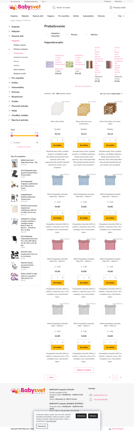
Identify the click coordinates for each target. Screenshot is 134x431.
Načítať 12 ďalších (84, 370)
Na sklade (26, 143)
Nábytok (16, 31)
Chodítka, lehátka (20, 115)
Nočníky (16, 65)
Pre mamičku (18, 78)
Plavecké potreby (20, 106)
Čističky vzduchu (20, 45)
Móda (14, 110)
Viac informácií (51, 421)
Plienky (16, 61)
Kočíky (15, 82)
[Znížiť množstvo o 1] (52, 140)
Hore (51, 377)
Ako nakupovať (15, 1)
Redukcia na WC (20, 74)
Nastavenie (42, 426)
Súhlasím (93, 416)
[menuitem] (14, 16)
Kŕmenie (15, 92)
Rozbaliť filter (23, 147)
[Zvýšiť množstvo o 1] (62, 140)
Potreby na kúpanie (21, 49)
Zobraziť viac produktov (83, 86)
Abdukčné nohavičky (21, 57)
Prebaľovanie (18, 53)
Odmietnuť (81, 416)
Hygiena (15, 40)
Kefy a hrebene (19, 69)
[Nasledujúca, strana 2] (115, 377)
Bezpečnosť (17, 96)
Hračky (15, 101)
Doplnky (16, 26)
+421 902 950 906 (100, 400)
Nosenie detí (17, 36)
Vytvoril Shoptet (117, 429)
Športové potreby (20, 120)
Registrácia (118, 1)
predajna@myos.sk (100, 395)
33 (121, 377)
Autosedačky (18, 87)
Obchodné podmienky (31, 1)
